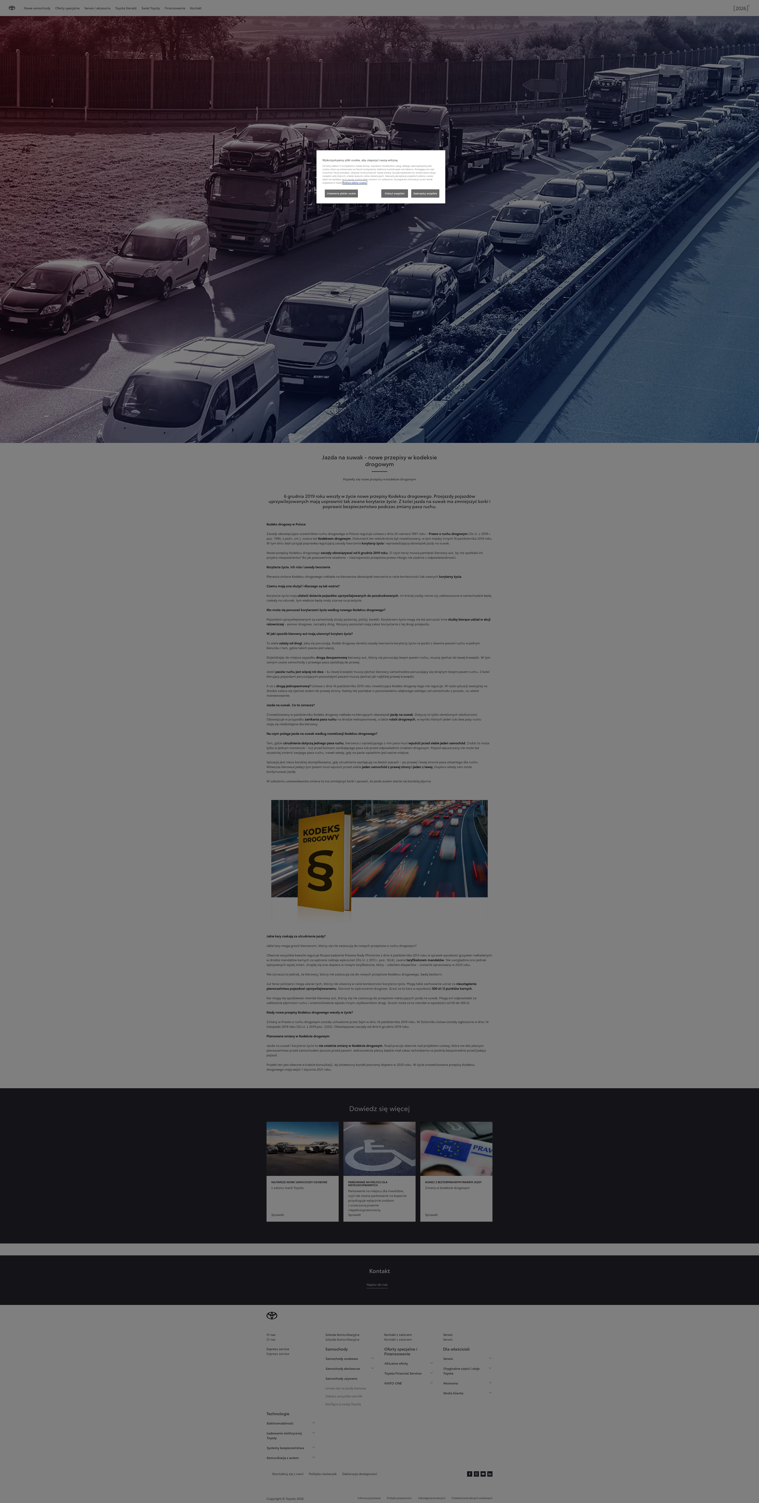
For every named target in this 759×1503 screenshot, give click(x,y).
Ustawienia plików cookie (341, 193)
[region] (380, 176)
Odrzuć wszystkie (394, 193)
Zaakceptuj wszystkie (425, 193)
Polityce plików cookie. (355, 182)
